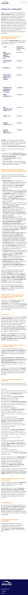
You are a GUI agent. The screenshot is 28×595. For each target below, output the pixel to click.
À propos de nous (5, 589)
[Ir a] (14, 2)
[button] (22, 2)
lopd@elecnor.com (7, 159)
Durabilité (3, 591)
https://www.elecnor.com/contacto (11, 164)
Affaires (3, 593)
